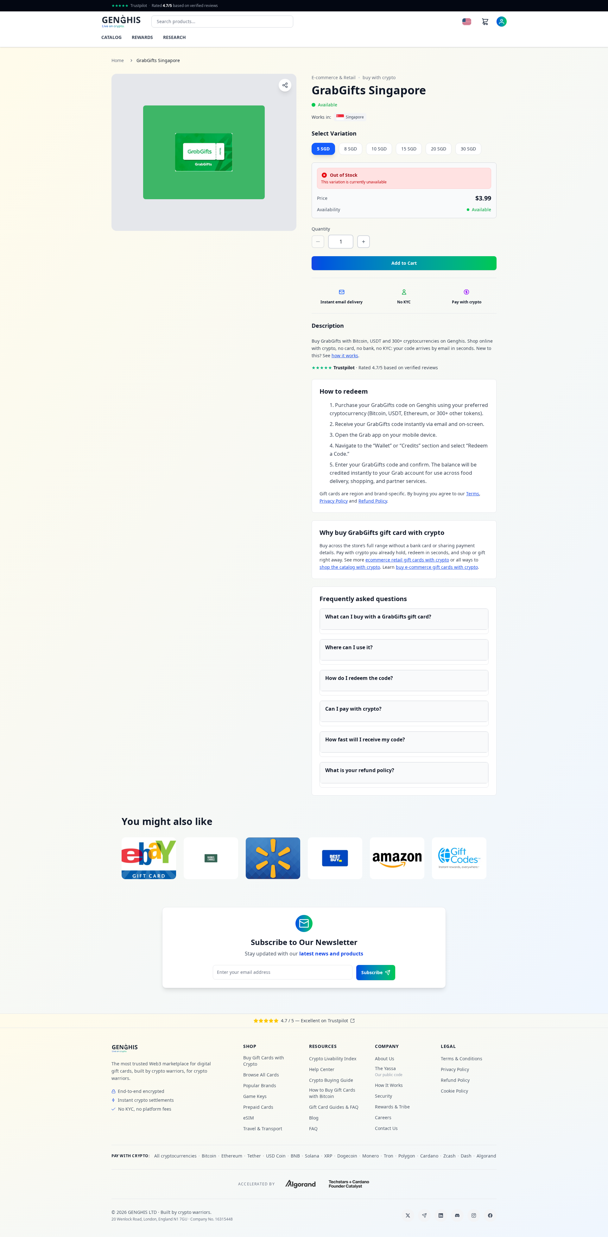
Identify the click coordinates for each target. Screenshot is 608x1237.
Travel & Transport (262, 1129)
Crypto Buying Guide (331, 1080)
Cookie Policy (454, 1091)
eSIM (248, 1118)
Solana (312, 1156)
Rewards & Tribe (392, 1107)
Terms (472, 494)
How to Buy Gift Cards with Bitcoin (332, 1093)
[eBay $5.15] (149, 858)
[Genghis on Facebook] (490, 1215)
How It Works (389, 1085)
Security (383, 1096)
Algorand (486, 1156)
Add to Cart (404, 263)
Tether (254, 1156)
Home (117, 60)
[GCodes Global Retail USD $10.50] (459, 858)
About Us (384, 1059)
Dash (466, 1156)
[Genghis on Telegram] (424, 1215)
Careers (383, 1117)
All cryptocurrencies (175, 1156)
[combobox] (222, 22)
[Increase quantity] (363, 241)
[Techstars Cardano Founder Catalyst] (349, 1184)
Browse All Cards (261, 1075)
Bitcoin (209, 1156)
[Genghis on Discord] (457, 1215)
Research (174, 37)
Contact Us (386, 1128)
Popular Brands (259, 1085)
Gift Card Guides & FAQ (333, 1107)
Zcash (449, 1156)
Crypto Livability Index (332, 1059)
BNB (295, 1156)
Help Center (321, 1069)
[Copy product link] (285, 85)
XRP (328, 1156)
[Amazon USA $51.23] (397, 858)
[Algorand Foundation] (300, 1184)
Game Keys (255, 1096)
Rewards (142, 37)
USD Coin (276, 1156)
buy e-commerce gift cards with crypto (437, 567)
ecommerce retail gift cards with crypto (407, 560)
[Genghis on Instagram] (473, 1215)
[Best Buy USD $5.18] (335, 858)
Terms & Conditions (461, 1059)
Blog (314, 1118)
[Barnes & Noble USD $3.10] (211, 858)
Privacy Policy (334, 501)
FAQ (313, 1129)
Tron (388, 1156)
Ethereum (231, 1156)
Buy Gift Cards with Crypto (263, 1061)
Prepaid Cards (258, 1107)
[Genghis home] (124, 1048)
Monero (370, 1156)
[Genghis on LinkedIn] (440, 1215)
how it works (345, 355)
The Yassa (388, 1071)
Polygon (406, 1156)
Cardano (429, 1156)
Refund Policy (372, 501)
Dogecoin (347, 1156)
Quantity (321, 229)
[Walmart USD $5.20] (273, 858)
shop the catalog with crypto (350, 567)
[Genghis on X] (408, 1215)
